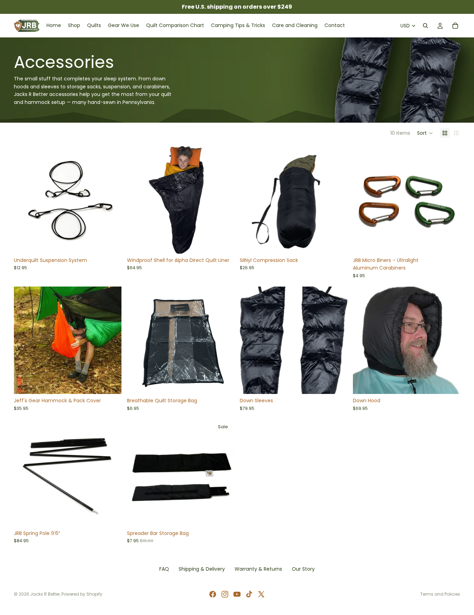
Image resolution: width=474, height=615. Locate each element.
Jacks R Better (45, 594)
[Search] (425, 25)
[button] (425, 133)
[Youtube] (237, 594)
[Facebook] (213, 594)
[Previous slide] (137, 200)
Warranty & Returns (258, 568)
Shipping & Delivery (202, 568)
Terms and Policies (440, 594)
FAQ (164, 568)
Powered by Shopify (81, 594)
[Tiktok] (249, 594)
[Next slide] (223, 200)
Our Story (303, 568)
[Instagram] (225, 594)
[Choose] (223, 243)
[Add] (110, 243)
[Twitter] (261, 594)
